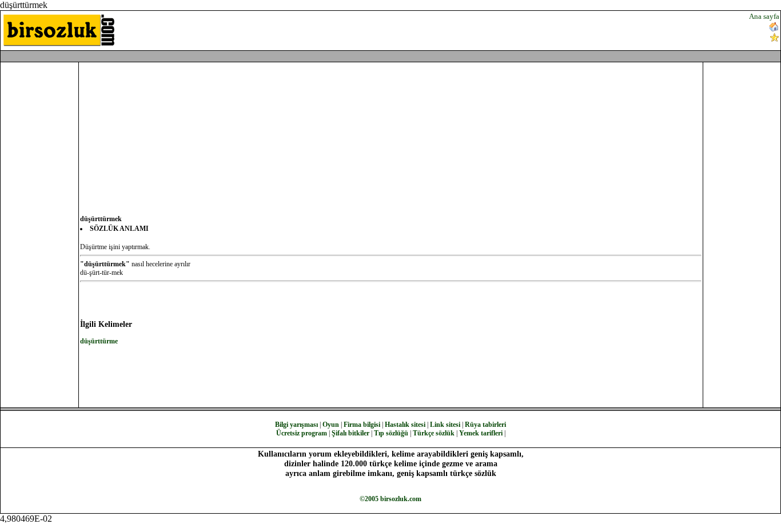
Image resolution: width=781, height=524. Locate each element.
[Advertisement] (470, 29)
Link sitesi (445, 425)
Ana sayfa (764, 16)
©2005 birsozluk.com (390, 499)
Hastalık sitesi (405, 425)
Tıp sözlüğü (391, 433)
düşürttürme (99, 341)
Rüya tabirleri (485, 425)
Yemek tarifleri (481, 433)
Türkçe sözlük (434, 433)
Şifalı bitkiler (350, 433)
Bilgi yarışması (296, 425)
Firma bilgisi (362, 425)
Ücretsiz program (301, 433)
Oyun (330, 425)
